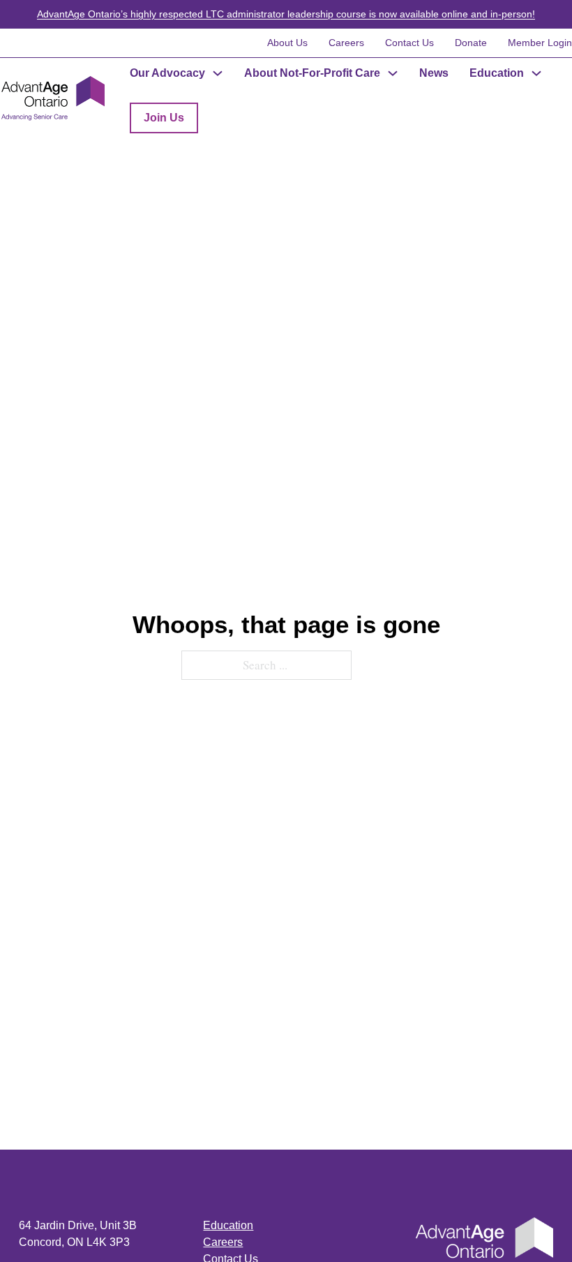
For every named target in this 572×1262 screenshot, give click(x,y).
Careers (346, 42)
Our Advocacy (167, 73)
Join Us (164, 118)
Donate (471, 42)
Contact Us (409, 42)
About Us (287, 42)
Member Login (540, 42)
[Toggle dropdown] (217, 73)
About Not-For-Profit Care (312, 73)
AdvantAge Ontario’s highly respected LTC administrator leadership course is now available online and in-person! (286, 14)
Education (496, 73)
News (434, 73)
